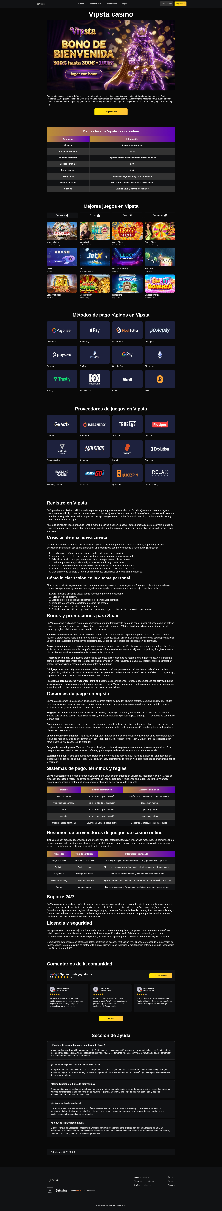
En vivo (93, 215)
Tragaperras (158, 215)
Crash (125, 215)
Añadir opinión (161, 976)
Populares (60, 215)
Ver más (111, 1019)
